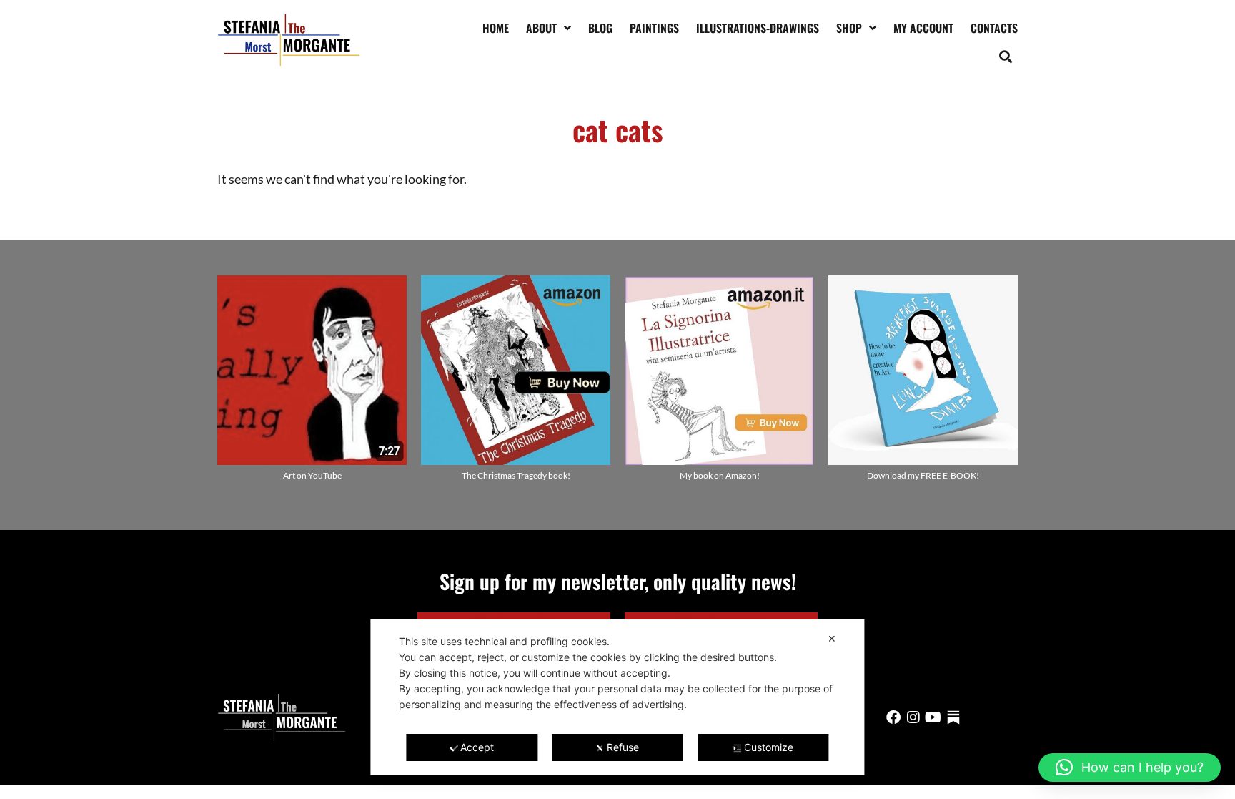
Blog (600, 27)
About (541, 27)
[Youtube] (933, 717)
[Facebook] (893, 717)
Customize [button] (768, 747)
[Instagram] (913, 717)
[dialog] (617, 697)
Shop (849, 27)
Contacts (994, 27)
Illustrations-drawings (757, 27)
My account (923, 27)
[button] (1006, 56)
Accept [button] (477, 747)
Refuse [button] (623, 747)
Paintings (654, 27)
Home (495, 27)
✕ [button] (832, 638)
